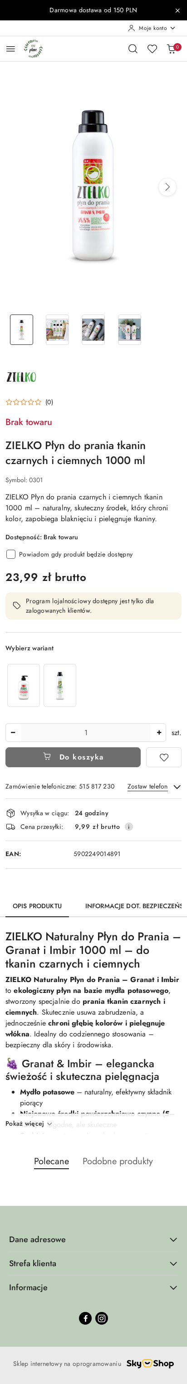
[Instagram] (101, 1318)
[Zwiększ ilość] (159, 732)
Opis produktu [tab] (37, 905)
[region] (41, 685)
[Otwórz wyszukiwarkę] (133, 48)
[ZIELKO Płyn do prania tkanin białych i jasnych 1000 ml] (60, 685)
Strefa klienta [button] (32, 1263)
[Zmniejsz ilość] (13, 732)
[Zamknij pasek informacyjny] (177, 10)
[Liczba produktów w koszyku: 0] (171, 48)
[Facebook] (85, 1318)
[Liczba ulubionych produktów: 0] (152, 48)
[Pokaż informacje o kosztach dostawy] (129, 827)
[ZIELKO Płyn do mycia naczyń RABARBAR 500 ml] (23, 685)
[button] (167, 187)
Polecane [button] (51, 1161)
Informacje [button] (28, 1287)
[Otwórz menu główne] (10, 49)
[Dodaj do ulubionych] (164, 757)
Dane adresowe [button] (37, 1239)
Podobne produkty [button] (118, 1161)
